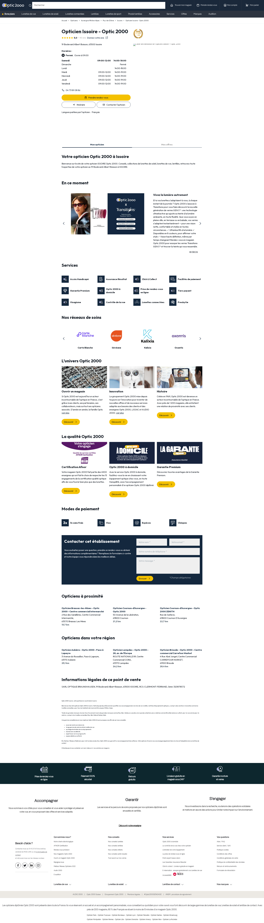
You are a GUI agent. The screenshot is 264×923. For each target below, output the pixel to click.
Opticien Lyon (131, 915)
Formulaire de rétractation (226, 870)
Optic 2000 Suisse (94, 894)
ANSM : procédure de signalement (178, 894)
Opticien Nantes (156, 915)
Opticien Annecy (145, 919)
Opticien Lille (119, 919)
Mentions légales (133, 894)
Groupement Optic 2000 (114, 894)
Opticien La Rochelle (170, 919)
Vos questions (223, 837)
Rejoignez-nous (59, 862)
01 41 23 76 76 (33, 849)
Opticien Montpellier (94, 919)
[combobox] (98, 5)
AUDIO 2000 (78, 894)
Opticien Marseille (143, 915)
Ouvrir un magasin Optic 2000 (64, 858)
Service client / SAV (224, 846)
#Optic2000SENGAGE (153, 894)
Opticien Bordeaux (118, 915)
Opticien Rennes (108, 919)
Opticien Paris (91, 915)
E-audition (57, 875)
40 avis (83, 38)
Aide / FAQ (221, 842)
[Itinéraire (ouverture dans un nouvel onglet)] (156, 44)
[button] (64, 223)
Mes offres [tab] (167, 144)
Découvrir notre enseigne (130, 826)
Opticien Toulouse (104, 915)
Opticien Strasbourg (170, 915)
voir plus (65, 412)
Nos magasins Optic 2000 (63, 854)
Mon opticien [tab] (97, 144)
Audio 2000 (58, 870)
